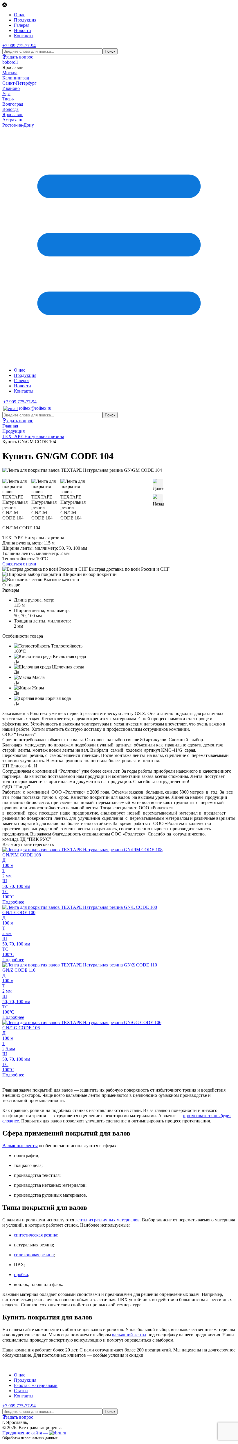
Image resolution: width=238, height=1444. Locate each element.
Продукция (25, 19)
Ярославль (12, 114)
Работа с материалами (35, 1385)
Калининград (15, 77)
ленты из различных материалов (107, 1219)
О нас (19, 14)
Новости (22, 30)
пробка (21, 1274)
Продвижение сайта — (25, 1432)
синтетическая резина (35, 1234)
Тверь (8, 98)
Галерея (21, 25)
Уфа (6, 93)
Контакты (23, 35)
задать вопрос (19, 56)
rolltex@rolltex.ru (34, 408)
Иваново (11, 88)
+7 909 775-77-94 (19, 45)
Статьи (21, 1390)
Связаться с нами (19, 563)
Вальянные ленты (20, 1145)
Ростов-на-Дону (18, 125)
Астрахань (12, 119)
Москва (9, 72)
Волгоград (12, 104)
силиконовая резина (34, 1254)
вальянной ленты (129, 1334)
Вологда (10, 109)
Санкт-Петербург (19, 83)
